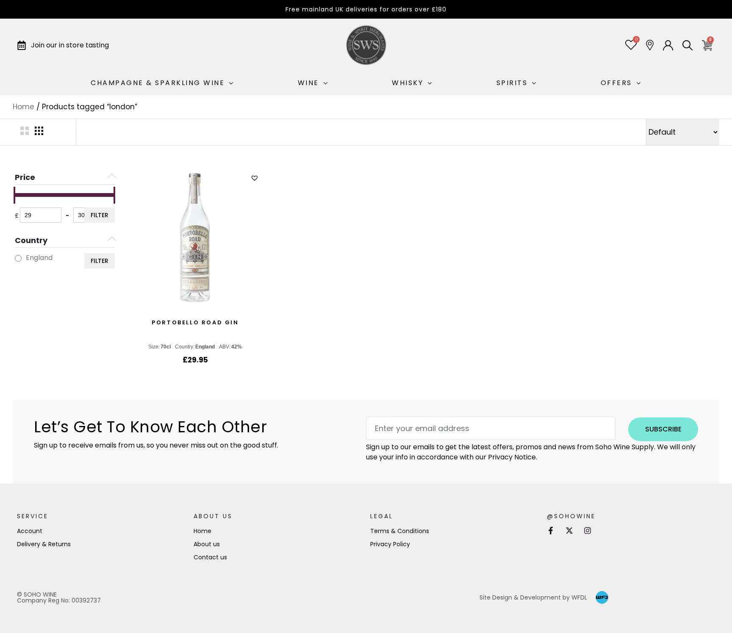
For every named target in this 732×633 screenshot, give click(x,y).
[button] (255, 178)
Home (23, 107)
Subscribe (663, 429)
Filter (99, 215)
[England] (18, 258)
